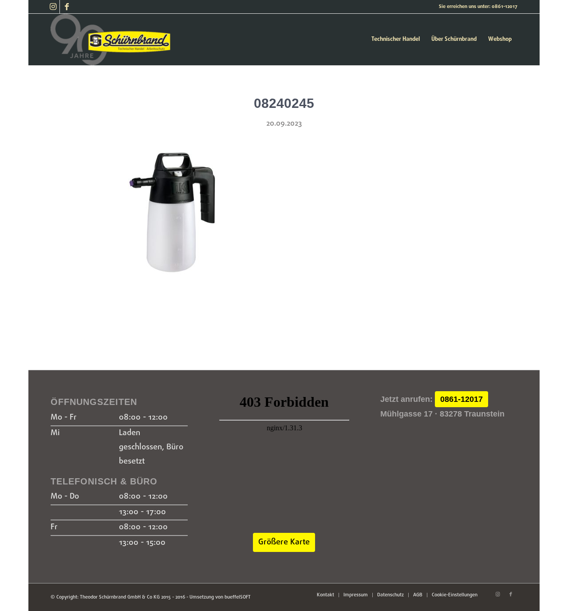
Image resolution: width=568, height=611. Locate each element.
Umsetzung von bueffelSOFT (220, 597)
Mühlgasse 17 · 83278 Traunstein (442, 413)
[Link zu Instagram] (53, 6)
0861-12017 (461, 399)
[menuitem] (396, 39)
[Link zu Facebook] (66, 6)
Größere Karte (284, 542)
